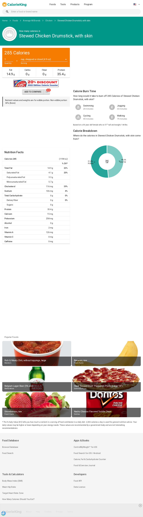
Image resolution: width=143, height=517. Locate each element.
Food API (78, 481)
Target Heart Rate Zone (12, 493)
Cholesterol (10, 186)
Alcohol (8, 223)
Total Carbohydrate (13, 195)
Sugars (10, 205)
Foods (52, 4)
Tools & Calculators (13, 474)
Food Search (8, 453)
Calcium (8, 214)
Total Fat (8, 168)
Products (74, 4)
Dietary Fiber (12, 200)
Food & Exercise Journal (84, 465)
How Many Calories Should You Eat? (18, 499)
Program (88, 4)
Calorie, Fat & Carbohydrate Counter (90, 459)
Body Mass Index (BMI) (12, 481)
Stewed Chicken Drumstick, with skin (74, 20)
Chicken (49, 20)
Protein (7, 209)
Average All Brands (31, 20)
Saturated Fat (13, 173)
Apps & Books (81, 440)
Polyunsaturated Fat (16, 177)
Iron (6, 228)
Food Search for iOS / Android (87, 453)
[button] (136, 4)
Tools (63, 4)
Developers (80, 474)
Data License (79, 487)
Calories (8, 159)
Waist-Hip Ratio (9, 487)
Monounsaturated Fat (16, 182)
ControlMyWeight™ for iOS (85, 447)
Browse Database (10, 447)
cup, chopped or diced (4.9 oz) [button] (36, 59)
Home (5, 20)
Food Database (10, 440)
